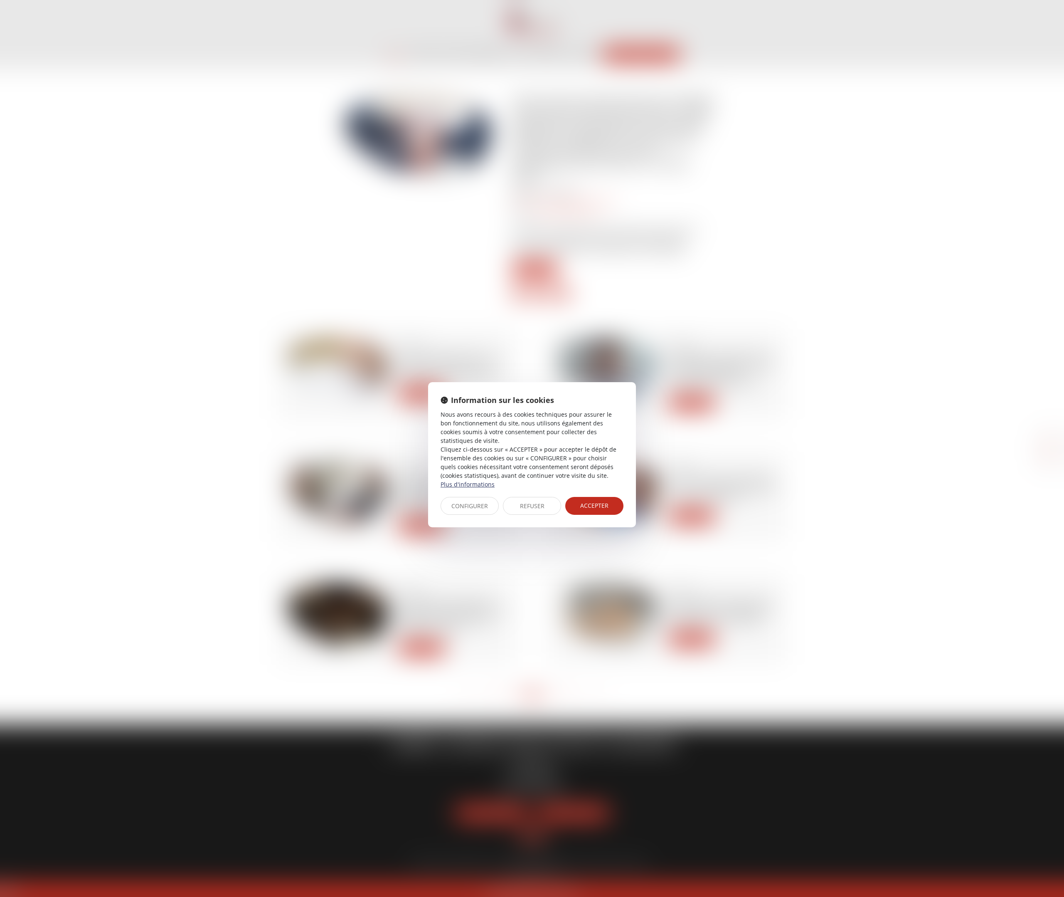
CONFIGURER (469, 506)
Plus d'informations (468, 484)
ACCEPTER (594, 505)
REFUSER (532, 506)
